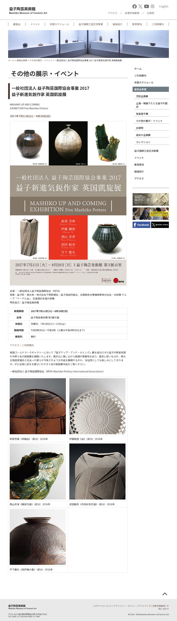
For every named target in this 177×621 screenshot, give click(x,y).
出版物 (150, 13)
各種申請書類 (132, 13)
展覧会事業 (22, 60)
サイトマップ (144, 605)
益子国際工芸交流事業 (91, 24)
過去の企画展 (143, 135)
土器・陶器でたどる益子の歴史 (151, 104)
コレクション (143, 142)
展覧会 (16, 24)
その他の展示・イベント (41, 60)
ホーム (11, 60)
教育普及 (137, 24)
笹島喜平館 (142, 113)
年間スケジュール (59, 24)
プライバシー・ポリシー (124, 605)
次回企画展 (142, 96)
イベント (35, 24)
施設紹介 (117, 24)
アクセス (112, 13)
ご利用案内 (158, 24)
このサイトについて (102, 605)
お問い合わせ (164, 607)
